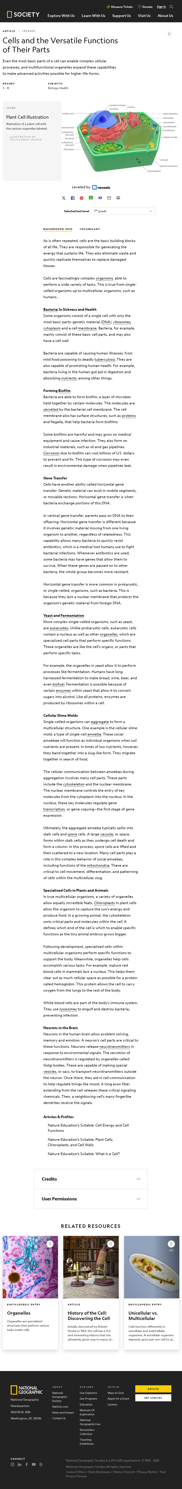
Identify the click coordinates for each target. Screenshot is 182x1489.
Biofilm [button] (64, 390)
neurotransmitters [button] (114, 1046)
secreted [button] (50, 409)
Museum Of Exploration (87, 1412)
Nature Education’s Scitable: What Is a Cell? (84, 1154)
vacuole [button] (106, 834)
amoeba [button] (94, 734)
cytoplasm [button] (52, 328)
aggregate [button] (100, 721)
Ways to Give (116, 1392)
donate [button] (153, 1388)
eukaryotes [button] (59, 628)
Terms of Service (124, 1472)
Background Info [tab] (58, 228)
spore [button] (72, 834)
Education (86, 1404)
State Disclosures (99, 1472)
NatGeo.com (60, 1406)
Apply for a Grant (118, 1398)
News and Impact (63, 1412)
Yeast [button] (48, 615)
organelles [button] (108, 634)
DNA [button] (106, 322)
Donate (147, 7)
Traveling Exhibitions (87, 1441)
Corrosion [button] (51, 453)
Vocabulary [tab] (90, 228)
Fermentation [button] (72, 615)
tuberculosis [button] (105, 359)
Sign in (161, 6)
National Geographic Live (90, 1422)
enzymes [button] (63, 690)
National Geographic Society (59, 1396)
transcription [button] (54, 809)
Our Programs (88, 1398)
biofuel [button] (58, 684)
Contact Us (59, 1418)
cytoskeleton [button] (74, 784)
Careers (112, 1404)
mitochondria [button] (98, 865)
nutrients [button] (69, 378)
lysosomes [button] (68, 1009)
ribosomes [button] (122, 322)
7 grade (100, 211)
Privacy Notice (147, 1472)
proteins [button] (129, 415)
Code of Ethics (75, 1472)
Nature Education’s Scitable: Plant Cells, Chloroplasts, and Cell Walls (80, 1142)
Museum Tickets (122, 7)
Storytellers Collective (87, 1431)
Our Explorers (88, 1392)
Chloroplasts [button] (104, 903)
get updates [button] (153, 1397)
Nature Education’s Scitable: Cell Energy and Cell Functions (88, 1128)
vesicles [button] (49, 1071)
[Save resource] (169, 33)
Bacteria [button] (50, 309)
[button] (91, 1179)
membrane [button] (87, 328)
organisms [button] (104, 278)
